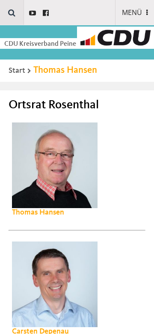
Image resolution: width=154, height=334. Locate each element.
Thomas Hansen (65, 70)
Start (17, 71)
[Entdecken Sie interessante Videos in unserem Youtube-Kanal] (32, 12)
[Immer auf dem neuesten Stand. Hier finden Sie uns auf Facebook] (45, 12)
